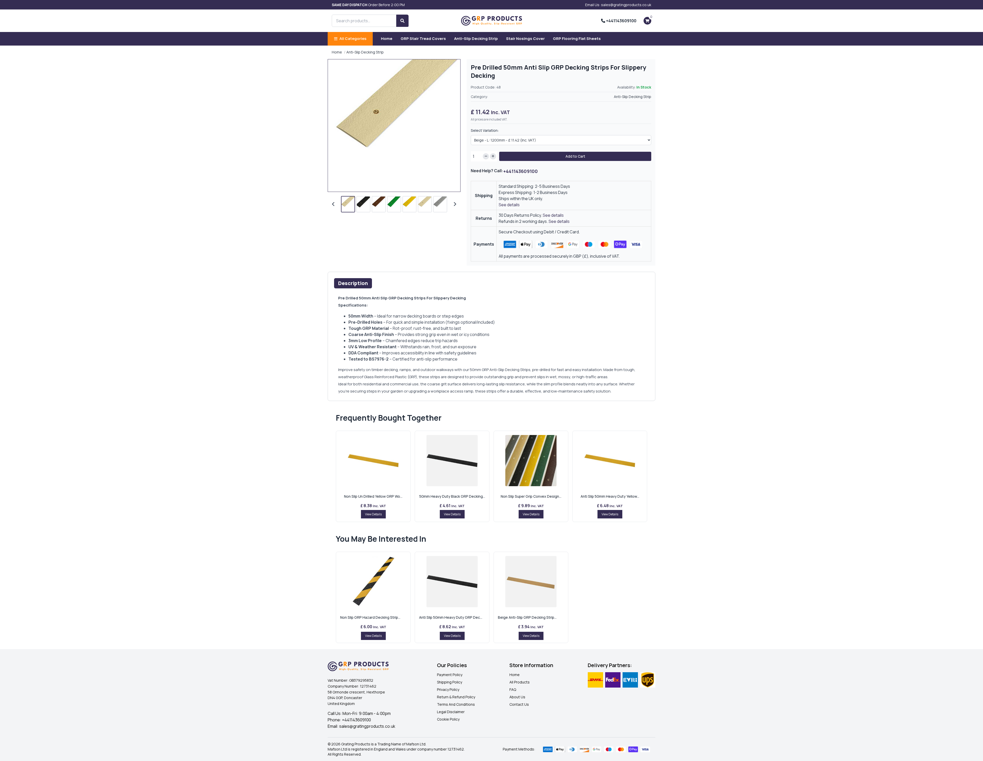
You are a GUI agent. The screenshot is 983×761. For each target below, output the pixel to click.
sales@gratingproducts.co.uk (367, 726)
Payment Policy (449, 674)
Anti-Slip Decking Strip (476, 38)
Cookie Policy (448, 719)
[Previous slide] (333, 204)
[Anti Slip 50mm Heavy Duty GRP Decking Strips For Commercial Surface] (452, 581)
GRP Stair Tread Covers (423, 38)
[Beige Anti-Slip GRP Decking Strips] (531, 581)
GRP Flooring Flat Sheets (577, 38)
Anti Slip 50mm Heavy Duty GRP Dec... (450, 617)
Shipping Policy (449, 682)
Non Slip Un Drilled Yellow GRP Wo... (373, 496)
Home (386, 38)
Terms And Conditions (456, 704)
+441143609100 (620, 21)
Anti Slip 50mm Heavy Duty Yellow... (610, 496)
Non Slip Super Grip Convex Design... (531, 496)
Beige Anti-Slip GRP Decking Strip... (527, 617)
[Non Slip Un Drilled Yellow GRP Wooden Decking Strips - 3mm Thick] (373, 460)
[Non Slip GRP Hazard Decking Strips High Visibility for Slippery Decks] (373, 581)
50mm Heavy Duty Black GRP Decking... (452, 496)
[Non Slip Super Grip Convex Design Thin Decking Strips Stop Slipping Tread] (531, 460)
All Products (519, 682)
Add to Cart (575, 156)
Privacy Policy (448, 689)
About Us (517, 696)
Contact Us (519, 704)
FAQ (512, 689)
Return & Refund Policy (456, 696)
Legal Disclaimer (451, 711)
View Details (373, 514)
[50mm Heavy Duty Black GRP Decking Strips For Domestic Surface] (452, 460)
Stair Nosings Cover (525, 38)
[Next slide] (455, 204)
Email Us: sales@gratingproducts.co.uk (618, 4)
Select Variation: (485, 130)
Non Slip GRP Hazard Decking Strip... (370, 617)
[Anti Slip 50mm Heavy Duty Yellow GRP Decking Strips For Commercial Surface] (609, 460)
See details (509, 205)
